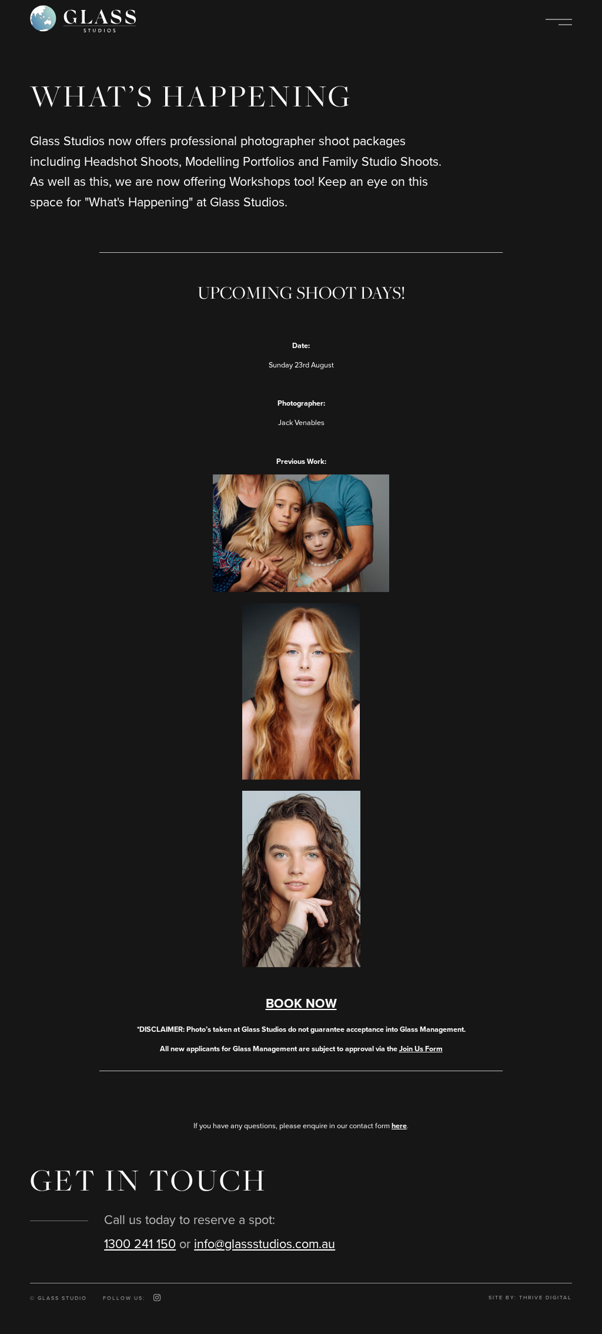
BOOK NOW (301, 1003)
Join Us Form (421, 1048)
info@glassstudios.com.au (264, 1244)
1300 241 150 (140, 1244)
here (399, 1125)
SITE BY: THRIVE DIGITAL (530, 1297)
